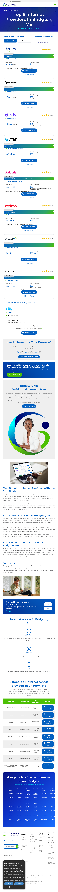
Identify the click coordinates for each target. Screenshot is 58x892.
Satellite (23, 857)
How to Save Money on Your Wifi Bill (51, 857)
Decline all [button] (19, 883)
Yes (48, 604)
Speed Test (32, 845)
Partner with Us (8, 855)
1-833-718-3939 (30, 226)
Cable (22, 855)
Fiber (22, 853)
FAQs (31, 850)
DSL (22, 859)
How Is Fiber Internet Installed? (51, 844)
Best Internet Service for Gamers (42, 845)
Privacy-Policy (20, 880)
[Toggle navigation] (35, 4)
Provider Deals (24, 843)
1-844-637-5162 (30, 160)
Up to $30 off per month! (10, 146)
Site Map (43, 877)
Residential (10, 41)
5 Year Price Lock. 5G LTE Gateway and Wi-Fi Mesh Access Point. (18, 178)
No (48, 608)
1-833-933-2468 (30, 292)
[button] (14, 887)
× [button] (23, 862)
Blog (31, 852)
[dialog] (14, 874)
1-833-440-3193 (30, 70)
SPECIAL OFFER (8, 54)
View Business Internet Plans (29, 356)
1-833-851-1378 (30, 194)
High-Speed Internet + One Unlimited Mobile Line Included (17, 89)
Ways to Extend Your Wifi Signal (51, 852)
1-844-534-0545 (30, 103)
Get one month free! (9, 56)
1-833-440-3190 (30, 130)
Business (24, 41)
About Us (32, 834)
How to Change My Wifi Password (51, 862)
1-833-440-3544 (30, 259)
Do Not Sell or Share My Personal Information (37, 875)
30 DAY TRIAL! (8, 277)
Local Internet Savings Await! (10, 842)
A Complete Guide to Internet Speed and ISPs (42, 838)
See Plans (30, 74)
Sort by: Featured (43, 42)
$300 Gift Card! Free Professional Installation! (14, 245)
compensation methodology (15, 1)
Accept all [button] (9, 883)
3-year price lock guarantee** (11, 212)
